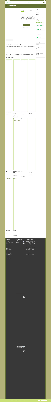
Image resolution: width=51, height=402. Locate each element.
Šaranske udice (38, 29)
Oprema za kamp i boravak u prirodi (40, 47)
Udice (27, 27)
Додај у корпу (27, 24)
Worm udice (37, 39)
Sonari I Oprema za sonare (39, 17)
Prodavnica (29, 2)
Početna (26, 2)
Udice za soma (38, 31)
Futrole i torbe (37, 42)
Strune (36, 14)
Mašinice (37, 12)
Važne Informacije (37, 2)
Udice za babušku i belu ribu (40, 25)
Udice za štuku (30, 27)
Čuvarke (37, 44)
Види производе (15, 175)
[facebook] (44, 0)
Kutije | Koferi (37, 50)
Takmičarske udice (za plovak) (39, 22)
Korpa (32, 2)
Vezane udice (37, 20)
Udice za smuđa (38, 37)
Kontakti (41, 2)
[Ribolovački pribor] (8, 2)
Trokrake (26, 27)
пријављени (10, 55)
